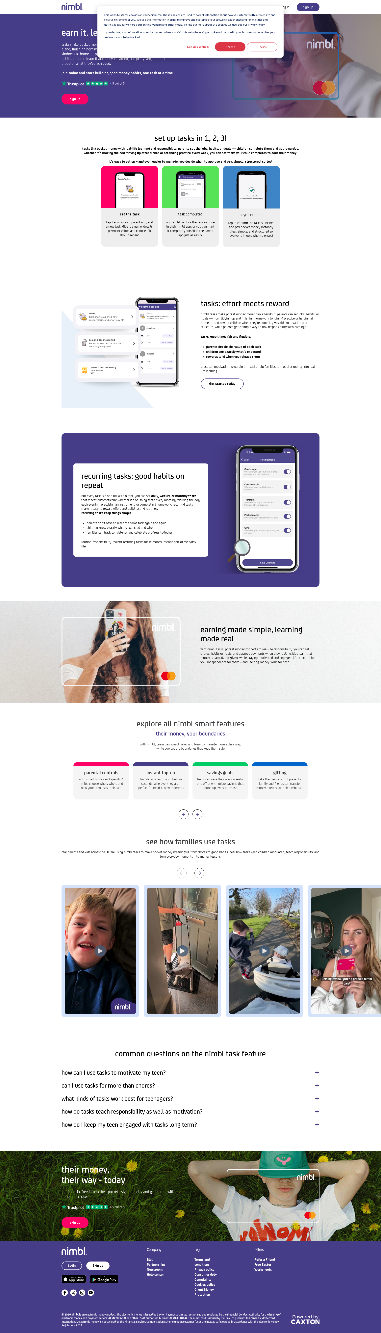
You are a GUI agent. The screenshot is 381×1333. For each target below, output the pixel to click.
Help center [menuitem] (155, 1274)
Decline (262, 46)
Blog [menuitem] (150, 1260)
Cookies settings (198, 46)
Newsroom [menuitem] (155, 1269)
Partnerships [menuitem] (156, 1264)
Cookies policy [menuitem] (204, 1285)
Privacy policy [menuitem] (204, 1269)
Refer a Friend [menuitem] (264, 1260)
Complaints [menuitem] (202, 1280)
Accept (230, 46)
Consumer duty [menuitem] (205, 1274)
